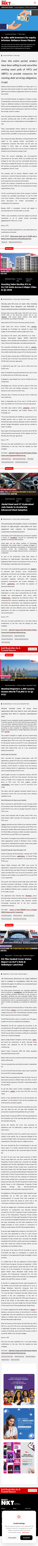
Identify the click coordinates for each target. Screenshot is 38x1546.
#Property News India (7, 1356)
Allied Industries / (10, 500)
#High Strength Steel (19, 636)
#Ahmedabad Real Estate (19, 459)
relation (12, 1091)
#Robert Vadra (5, 1359)
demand (4, 317)
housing (33, 326)
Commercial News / (11, 34)
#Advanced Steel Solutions (21, 639)
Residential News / (10, 280)
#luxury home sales (6, 919)
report (34, 1039)
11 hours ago (19, 280)
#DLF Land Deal (15, 1359)
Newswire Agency (29, 280)
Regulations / (9, 955)
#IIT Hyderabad (6, 642)
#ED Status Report (30, 1356)
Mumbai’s (29, 895)
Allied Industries (7, 519)
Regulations (6, 974)
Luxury (4, 824)
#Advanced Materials (7, 636)
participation (6, 784)
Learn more (25, 1532)
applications (11, 584)
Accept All (26, 1538)
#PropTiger (30, 459)
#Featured (4, 242)
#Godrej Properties (6, 915)
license (32, 1309)
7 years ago (21, 34)
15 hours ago (18, 955)
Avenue (13, 1010)
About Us (28, 1508)
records (7, 731)
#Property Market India (21, 462)
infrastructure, (6, 598)
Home (3, 1508)
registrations (21, 856)
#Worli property (17, 915)
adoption (33, 569)
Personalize (12, 1538)
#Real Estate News (6, 459)
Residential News (7, 299)
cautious (33, 347)
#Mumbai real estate (29, 915)
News (14, 1508)
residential (26, 408)
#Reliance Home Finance (15, 242)
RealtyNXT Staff (31, 685)
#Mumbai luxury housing (19, 919)
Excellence (14, 537)
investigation (18, 992)
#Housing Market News (8, 462)
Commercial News (7, 55)
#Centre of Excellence (7, 639)
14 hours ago (19, 500)
